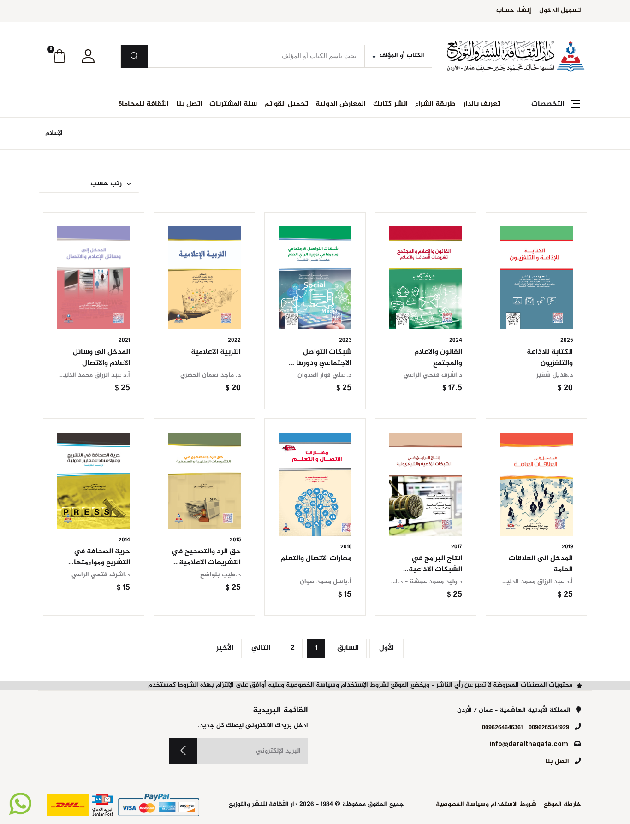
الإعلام (54, 133)
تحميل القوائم (286, 104)
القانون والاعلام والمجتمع (438, 357)
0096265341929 (549, 728)
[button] (88, 56)
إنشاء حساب (513, 10)
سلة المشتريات (233, 104)
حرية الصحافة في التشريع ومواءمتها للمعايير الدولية (102, 562)
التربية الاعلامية (216, 352)
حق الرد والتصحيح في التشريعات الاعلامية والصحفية (206, 562)
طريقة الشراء (435, 104)
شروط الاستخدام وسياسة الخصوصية (486, 805)
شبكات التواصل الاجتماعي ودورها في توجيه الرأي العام (317, 363)
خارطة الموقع (562, 805)
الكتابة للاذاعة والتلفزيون (550, 357)
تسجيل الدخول (560, 10)
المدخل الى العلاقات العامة (541, 564)
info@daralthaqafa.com (528, 744)
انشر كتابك (390, 104)
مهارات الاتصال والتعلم (315, 558)
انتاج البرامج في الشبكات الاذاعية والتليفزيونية (435, 569)
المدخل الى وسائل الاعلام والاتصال (101, 357)
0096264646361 (502, 728)
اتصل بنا (189, 104)
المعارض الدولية (340, 104)
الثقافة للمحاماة (144, 104)
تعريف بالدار (481, 104)
